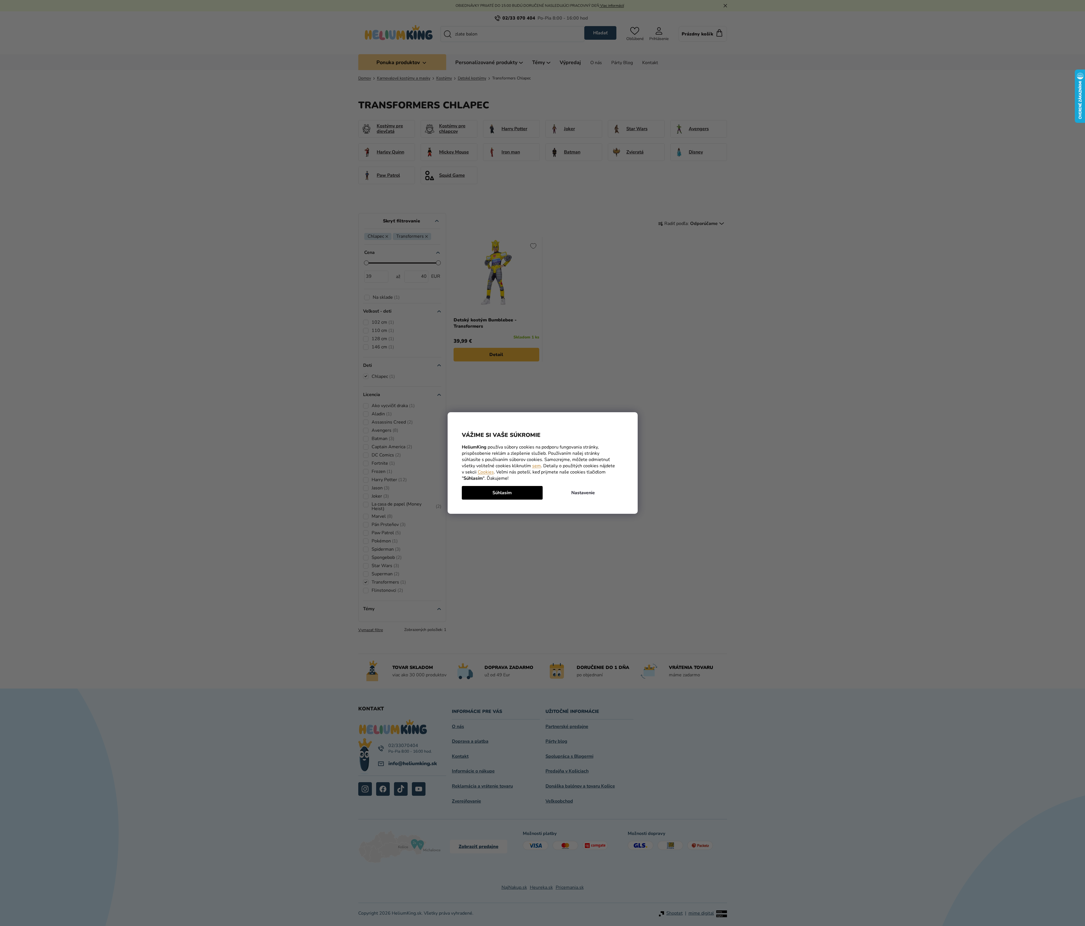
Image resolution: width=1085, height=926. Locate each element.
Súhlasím (502, 493)
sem (536, 466)
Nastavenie (583, 493)
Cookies (486, 472)
